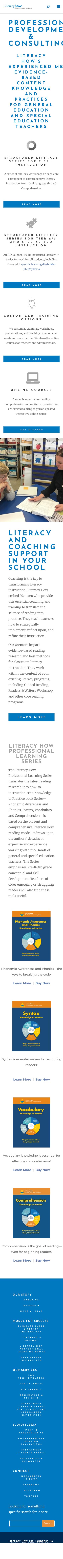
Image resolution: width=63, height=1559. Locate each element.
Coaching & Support (31, 1339)
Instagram (31, 1491)
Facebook (31, 1485)
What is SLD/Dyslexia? (31, 1431)
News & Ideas (31, 1311)
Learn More (32, 717)
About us (31, 1300)
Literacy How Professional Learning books (32, 1349)
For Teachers (31, 1384)
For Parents (31, 1390)
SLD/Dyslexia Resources (31, 1460)
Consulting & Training (31, 1396)
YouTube (31, 1496)
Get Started (31, 430)
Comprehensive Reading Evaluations (31, 1441)
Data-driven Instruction (31, 1359)
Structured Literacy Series (31, 1451)
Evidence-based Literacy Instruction (31, 1329)
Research (32, 1306)
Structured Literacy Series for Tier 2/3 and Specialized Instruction (31, 1409)
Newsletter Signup (31, 1477)
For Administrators (31, 1376)
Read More (32, 204)
